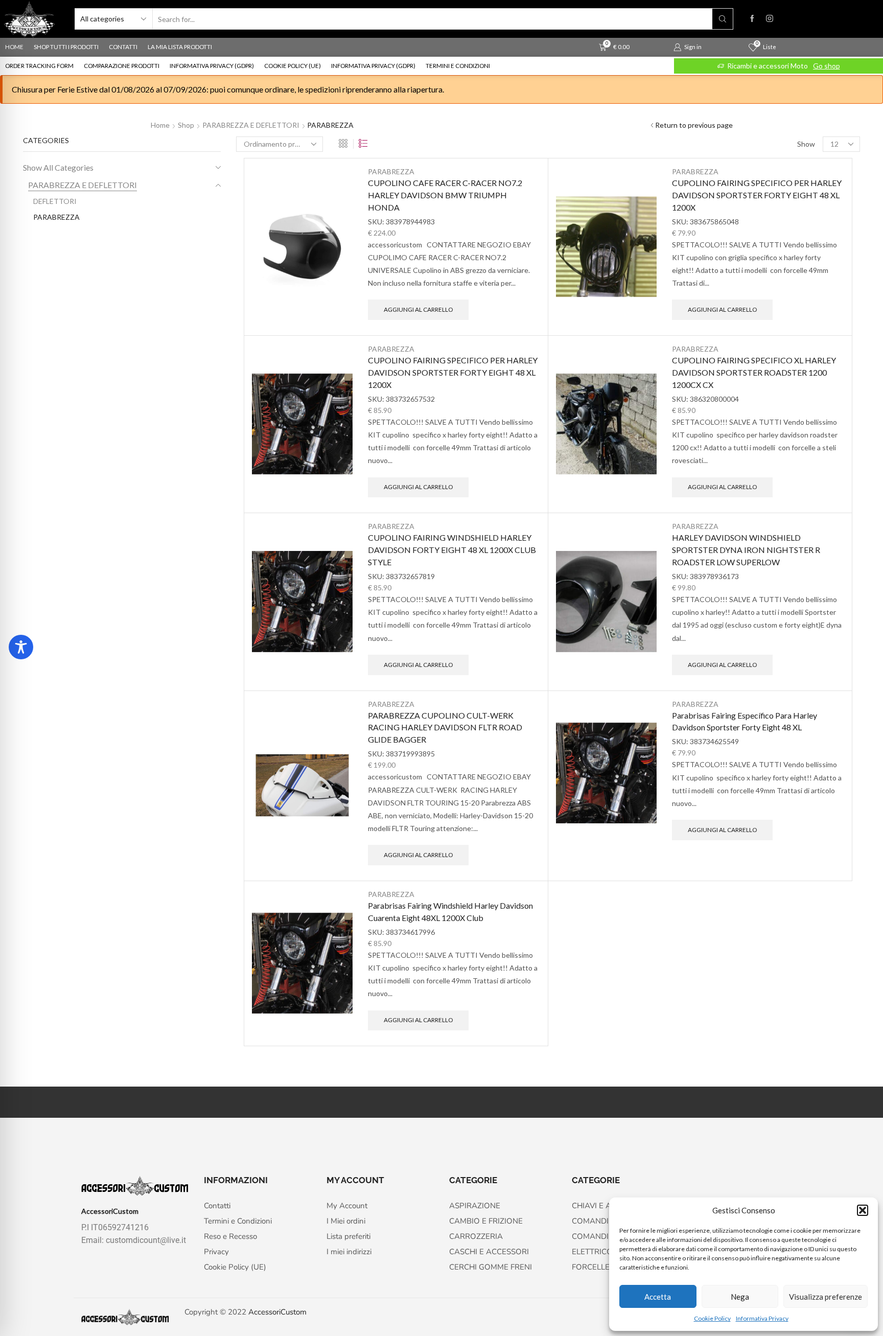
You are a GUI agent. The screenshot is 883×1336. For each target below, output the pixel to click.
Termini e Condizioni (458, 65)
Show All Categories (58, 167)
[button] (862, 1210)
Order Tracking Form (39, 65)
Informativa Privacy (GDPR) (212, 65)
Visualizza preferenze (825, 1296)
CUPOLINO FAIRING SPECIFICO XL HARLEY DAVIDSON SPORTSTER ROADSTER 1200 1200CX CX (754, 372)
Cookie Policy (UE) (292, 65)
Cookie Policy (712, 1318)
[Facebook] (752, 19)
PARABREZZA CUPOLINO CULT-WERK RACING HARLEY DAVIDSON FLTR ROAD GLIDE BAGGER (445, 727)
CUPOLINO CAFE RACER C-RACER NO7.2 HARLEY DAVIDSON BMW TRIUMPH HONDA (445, 195)
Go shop (829, 65)
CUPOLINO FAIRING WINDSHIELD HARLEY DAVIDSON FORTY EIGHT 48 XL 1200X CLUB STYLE (452, 550)
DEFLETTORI (55, 201)
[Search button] (722, 19)
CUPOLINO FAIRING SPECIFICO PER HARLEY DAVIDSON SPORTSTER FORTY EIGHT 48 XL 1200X (757, 195)
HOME (14, 46)
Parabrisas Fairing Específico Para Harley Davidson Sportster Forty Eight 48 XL (744, 721)
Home (160, 125)
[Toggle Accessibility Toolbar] (21, 647)
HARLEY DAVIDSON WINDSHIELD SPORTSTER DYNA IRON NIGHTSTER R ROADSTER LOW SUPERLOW (746, 550)
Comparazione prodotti (121, 65)
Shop (186, 125)
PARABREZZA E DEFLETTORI (250, 125)
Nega (740, 1296)
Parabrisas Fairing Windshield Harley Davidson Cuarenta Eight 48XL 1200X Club (450, 912)
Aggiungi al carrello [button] (418, 309)
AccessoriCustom (277, 1312)
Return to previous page (694, 125)
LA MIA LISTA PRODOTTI (180, 46)
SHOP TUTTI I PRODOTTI (66, 46)
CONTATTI (123, 46)
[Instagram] (769, 19)
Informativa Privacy (762, 1318)
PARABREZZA (391, 171)
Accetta (657, 1296)
